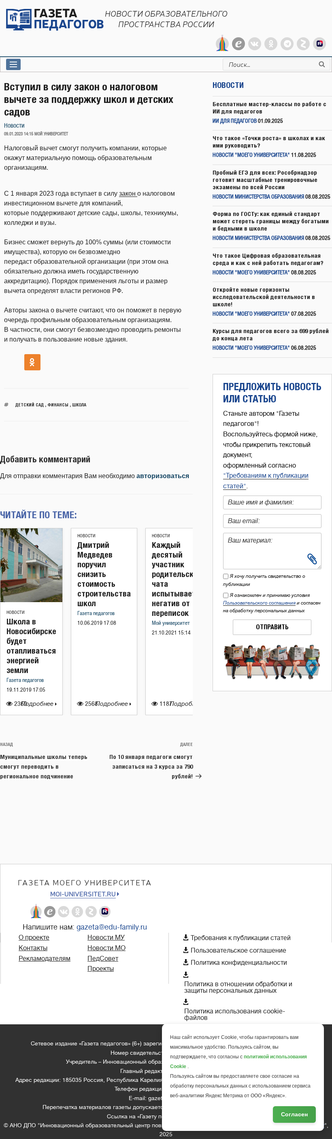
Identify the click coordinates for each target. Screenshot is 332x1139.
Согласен (294, 1114)
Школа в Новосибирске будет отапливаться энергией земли (31, 646)
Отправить (272, 627)
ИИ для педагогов (235, 121)
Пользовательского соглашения (259, 603)
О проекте (34, 937)
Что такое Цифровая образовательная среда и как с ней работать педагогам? (268, 259)
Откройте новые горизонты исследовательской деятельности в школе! (264, 297)
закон (128, 193)
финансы (57, 404)
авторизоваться (162, 475)
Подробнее (38, 704)
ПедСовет (102, 958)
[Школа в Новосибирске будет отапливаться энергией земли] (31, 599)
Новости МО (106, 948)
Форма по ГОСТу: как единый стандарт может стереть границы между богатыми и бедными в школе (271, 221)
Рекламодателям (44, 958)
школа (79, 404)
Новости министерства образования (258, 197)
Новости (14, 126)
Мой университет (171, 623)
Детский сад (29, 404)
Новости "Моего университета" (251, 155)
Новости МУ (106, 937)
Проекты (100, 968)
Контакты (33, 948)
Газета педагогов (25, 680)
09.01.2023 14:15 (18, 134)
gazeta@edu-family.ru (112, 927)
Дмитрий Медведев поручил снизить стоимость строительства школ (104, 574)
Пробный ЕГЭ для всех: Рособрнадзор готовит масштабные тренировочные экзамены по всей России (265, 179)
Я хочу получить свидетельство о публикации (264, 580)
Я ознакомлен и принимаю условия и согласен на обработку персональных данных (272, 602)
